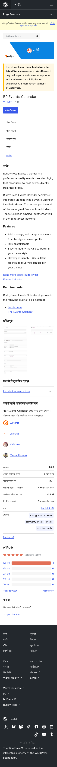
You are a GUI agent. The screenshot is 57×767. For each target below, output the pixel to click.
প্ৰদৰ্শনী (33, 634)
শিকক (5, 661)
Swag (35, 677)
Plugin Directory (11, 14)
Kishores (15, 444)
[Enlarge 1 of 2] (23, 330)
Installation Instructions (16, 391)
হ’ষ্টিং (5, 645)
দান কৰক (35, 672)
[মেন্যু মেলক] (52, 4)
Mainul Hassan (18, 455)
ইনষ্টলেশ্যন (11, 138)
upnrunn (14, 433)
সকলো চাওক (48, 590)
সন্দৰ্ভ (5, 634)
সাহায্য (9, 155)
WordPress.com (14, 688)
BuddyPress (15, 307)
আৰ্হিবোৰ (33, 650)
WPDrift (7, 101)
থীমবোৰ (33, 639)
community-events (35, 522)
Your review (10, 590)
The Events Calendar (20, 311)
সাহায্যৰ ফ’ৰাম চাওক (11, 614)
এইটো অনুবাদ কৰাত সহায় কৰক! (37, 24)
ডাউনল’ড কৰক (10, 110)
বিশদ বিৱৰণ (11, 122)
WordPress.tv (12, 677)
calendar (48, 515)
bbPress (9, 699)
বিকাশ (8, 146)
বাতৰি (5, 639)
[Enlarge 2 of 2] (49, 330)
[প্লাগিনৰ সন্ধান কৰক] (37, 36)
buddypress (36, 515)
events (49, 522)
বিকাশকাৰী (7, 672)
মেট (6, 693)
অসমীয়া (14, 719)
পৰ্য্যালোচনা (11, 130)
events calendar (45, 528)
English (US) (47, 508)
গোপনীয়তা (7, 650)
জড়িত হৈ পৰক (36, 661)
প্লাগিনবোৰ (34, 645)
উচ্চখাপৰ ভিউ (8, 537)
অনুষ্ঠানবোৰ (34, 666)
